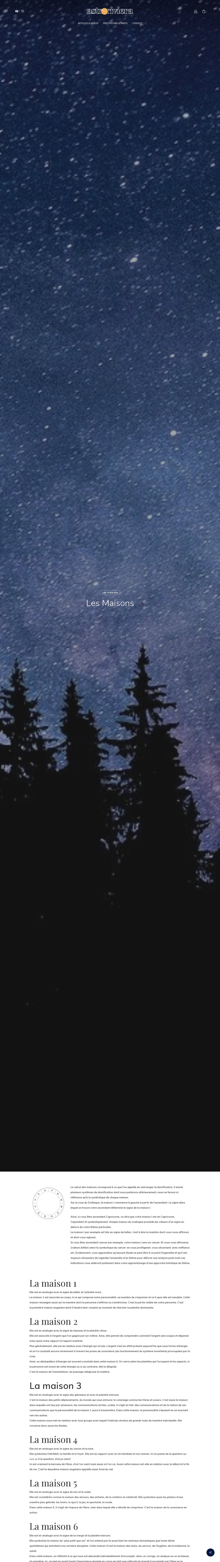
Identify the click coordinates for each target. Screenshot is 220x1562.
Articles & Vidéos (88, 23)
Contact (137, 23)
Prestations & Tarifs (115, 23)
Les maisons (110, 592)
